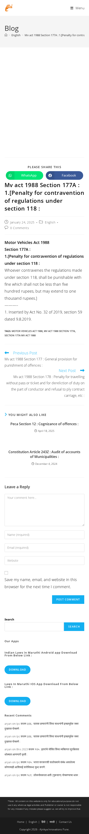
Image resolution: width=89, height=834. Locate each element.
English (50, 222)
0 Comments (19, 228)
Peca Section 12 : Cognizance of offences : (44, 424)
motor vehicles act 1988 (27, 331)
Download (17, 669)
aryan (8, 723)
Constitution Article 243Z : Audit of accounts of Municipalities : (44, 454)
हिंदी (43, 822)
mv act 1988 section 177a (59, 331)
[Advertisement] (44, 94)
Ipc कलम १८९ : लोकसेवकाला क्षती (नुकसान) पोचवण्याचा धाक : (47, 775)
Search (9, 619)
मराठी (52, 822)
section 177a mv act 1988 (20, 335)
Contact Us (65, 822)
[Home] (6, 35)
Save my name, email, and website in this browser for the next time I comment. (41, 583)
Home (20, 822)
